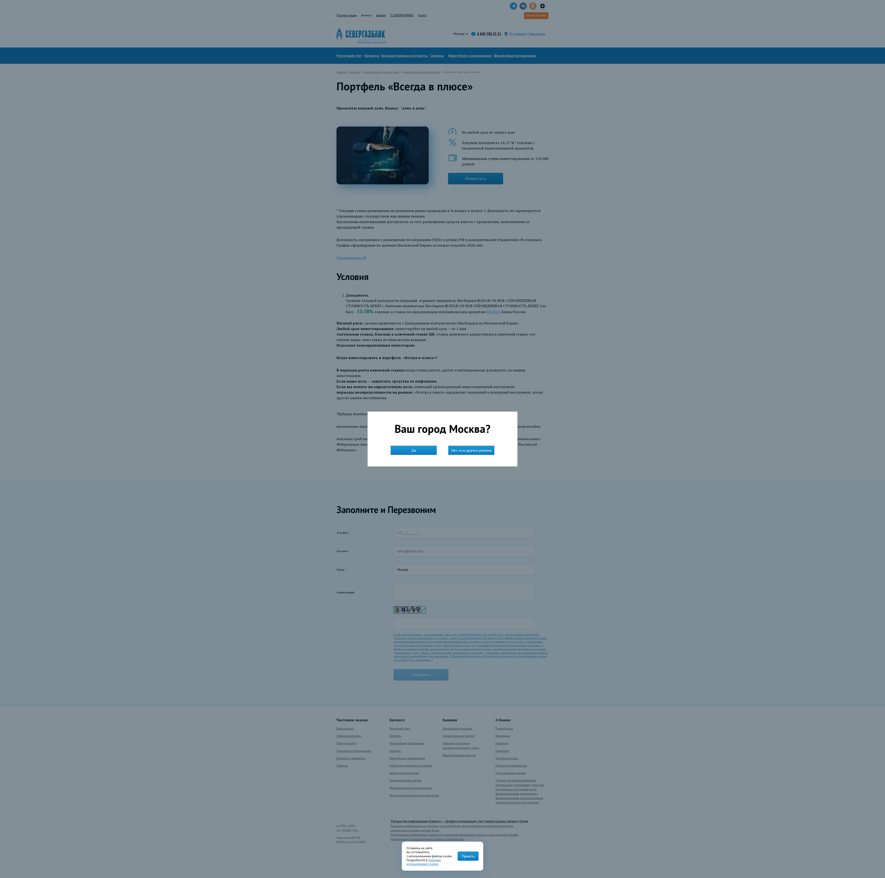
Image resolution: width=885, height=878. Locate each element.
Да (413, 450)
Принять (468, 856)
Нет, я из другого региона (471, 450)
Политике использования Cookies (424, 862)
